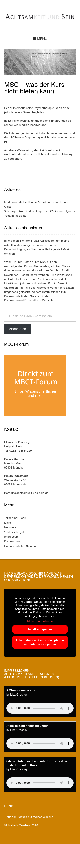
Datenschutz (12, 296)
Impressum (11, 536)
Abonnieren (17, 329)
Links (7, 522)
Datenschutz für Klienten (20, 546)
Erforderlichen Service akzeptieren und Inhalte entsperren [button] (40, 642)
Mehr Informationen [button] (40, 621)
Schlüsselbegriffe (15, 532)
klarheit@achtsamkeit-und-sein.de (26, 492)
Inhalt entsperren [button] (40, 629)
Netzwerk (10, 527)
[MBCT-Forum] (35, 417)
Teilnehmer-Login (15, 517)
